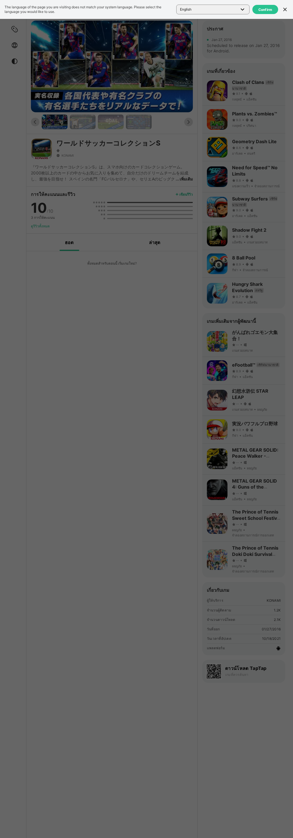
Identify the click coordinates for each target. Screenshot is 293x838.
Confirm (265, 9)
